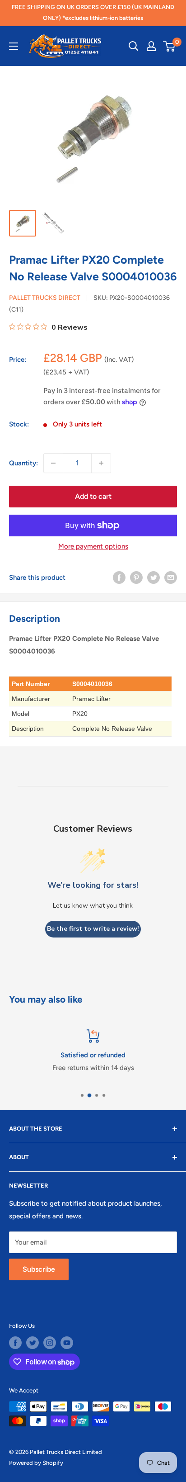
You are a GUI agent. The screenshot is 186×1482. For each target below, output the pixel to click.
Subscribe (39, 1269)
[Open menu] (13, 46)
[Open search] (134, 46)
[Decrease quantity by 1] (53, 463)
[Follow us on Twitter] (32, 1342)
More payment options (93, 546)
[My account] (151, 46)
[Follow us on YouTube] (66, 1342)
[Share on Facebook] (119, 577)
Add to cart (93, 496)
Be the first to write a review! (93, 928)
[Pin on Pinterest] (136, 577)
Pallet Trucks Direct (44, 298)
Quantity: (23, 463)
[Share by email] (170, 577)
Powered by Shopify (36, 1462)
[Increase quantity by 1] (101, 463)
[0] (169, 46)
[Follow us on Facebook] (15, 1342)
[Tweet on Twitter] (153, 577)
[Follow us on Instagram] (49, 1342)
